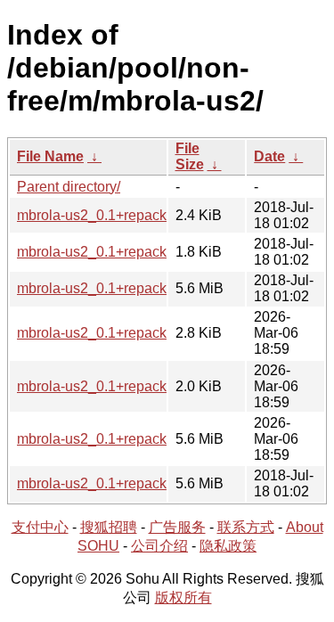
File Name (50, 156)
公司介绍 (159, 545)
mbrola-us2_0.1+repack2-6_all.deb (127, 438)
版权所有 (183, 597)
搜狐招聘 (108, 527)
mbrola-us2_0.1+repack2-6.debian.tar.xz (144, 332)
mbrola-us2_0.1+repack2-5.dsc (115, 251)
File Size (189, 156)
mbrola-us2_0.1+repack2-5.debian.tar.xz (144, 215)
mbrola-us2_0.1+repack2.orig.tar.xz (128, 483)
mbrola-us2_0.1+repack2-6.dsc (115, 386)
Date (269, 156)
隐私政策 (228, 545)
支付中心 (40, 527)
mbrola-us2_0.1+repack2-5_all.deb (127, 288)
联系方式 (245, 527)
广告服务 (177, 527)
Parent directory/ (68, 186)
